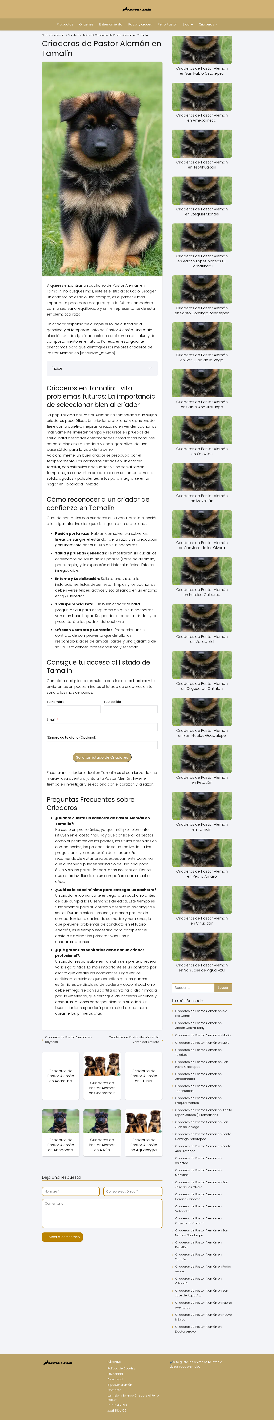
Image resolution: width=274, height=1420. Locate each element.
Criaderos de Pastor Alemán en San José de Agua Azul (201, 1292)
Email (51, 719)
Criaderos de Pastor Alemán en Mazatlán (198, 1172)
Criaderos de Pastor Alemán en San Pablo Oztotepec (201, 1064)
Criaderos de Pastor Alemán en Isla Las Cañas (201, 1013)
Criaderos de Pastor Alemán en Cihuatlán (198, 1280)
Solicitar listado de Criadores (102, 757)
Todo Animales (189, 1367)
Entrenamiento (110, 24)
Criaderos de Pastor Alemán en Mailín (203, 1035)
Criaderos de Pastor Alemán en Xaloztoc (198, 1160)
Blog (186, 24)
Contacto (114, 1390)
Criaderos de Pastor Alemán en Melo (202, 1042)
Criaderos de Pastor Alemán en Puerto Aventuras (203, 1304)
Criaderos (206, 24)
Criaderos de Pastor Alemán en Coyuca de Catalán (198, 1220)
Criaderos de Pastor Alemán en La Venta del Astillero (134, 1039)
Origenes (86, 24)
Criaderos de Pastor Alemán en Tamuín (198, 1256)
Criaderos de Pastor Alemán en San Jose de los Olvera (201, 1184)
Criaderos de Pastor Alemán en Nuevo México (203, 1317)
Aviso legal (115, 1379)
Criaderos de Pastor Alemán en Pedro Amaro (203, 1268)
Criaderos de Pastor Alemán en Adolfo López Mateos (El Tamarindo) (203, 1112)
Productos (65, 24)
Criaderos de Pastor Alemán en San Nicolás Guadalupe (201, 1232)
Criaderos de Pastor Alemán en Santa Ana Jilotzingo (203, 1148)
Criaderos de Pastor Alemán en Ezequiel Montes (198, 1100)
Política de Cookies (121, 1368)
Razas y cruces (140, 24)
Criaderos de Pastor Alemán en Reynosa (68, 1039)
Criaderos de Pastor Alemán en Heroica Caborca (198, 1196)
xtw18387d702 (117, 1411)
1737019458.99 (117, 1405)
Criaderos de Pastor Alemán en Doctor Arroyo (198, 1329)
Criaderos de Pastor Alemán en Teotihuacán (198, 1088)
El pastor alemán (120, 1385)
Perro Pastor (167, 24)
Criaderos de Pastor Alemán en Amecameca (198, 1076)
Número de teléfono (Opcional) (71, 737)
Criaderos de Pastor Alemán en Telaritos (198, 1052)
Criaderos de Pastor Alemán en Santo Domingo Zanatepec (203, 1136)
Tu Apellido (112, 701)
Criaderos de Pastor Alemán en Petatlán (198, 1244)
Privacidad (115, 1374)
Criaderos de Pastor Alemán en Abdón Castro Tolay (198, 1025)
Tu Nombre (55, 701)
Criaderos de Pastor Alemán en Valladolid (198, 1208)
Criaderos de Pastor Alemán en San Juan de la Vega (201, 1124)
